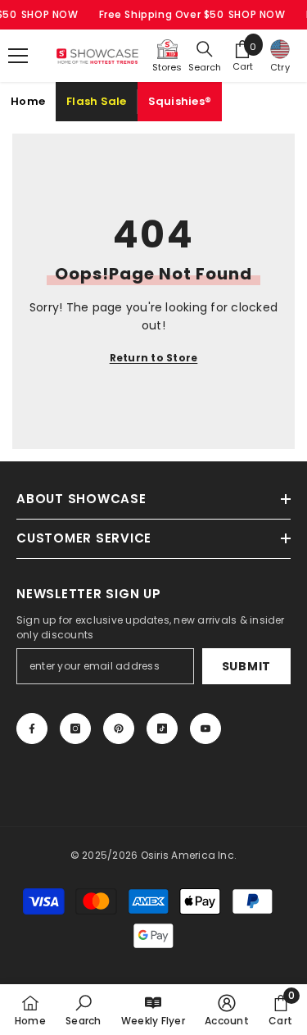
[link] (83, 1009)
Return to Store (154, 358)
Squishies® (180, 101)
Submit (246, 666)
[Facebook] (31, 728)
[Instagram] (75, 728)
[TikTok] (162, 728)
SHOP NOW (50, 14)
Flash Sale (96, 101)
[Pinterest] (118, 728)
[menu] (18, 56)
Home (28, 101)
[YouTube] (205, 728)
